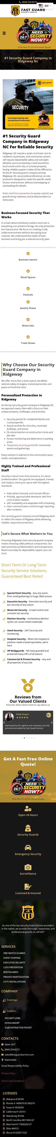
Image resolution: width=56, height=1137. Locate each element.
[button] (4, 33)
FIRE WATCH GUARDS (14, 953)
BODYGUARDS (10, 972)
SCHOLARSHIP (12, 1022)
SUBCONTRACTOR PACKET (18, 1027)
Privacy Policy (8, 1073)
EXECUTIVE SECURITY (14, 962)
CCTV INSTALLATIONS (14, 981)
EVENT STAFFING (12, 957)
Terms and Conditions (12, 1080)
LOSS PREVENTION (13, 967)
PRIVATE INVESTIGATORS (16, 976)
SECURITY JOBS (12, 1018)
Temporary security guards (21, 445)
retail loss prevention (19, 193)
